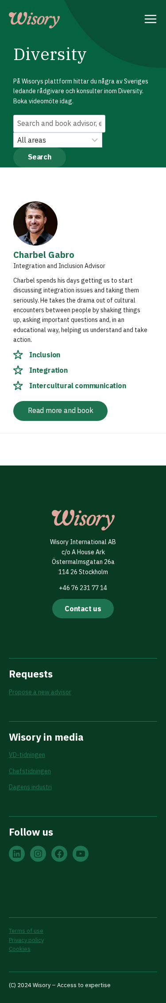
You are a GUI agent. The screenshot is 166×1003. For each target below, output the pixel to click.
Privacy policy (26, 940)
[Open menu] (151, 20)
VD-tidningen (27, 755)
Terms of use (26, 931)
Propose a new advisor (40, 692)
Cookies (20, 949)
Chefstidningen (30, 771)
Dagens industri (30, 787)
